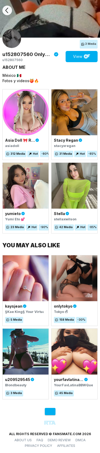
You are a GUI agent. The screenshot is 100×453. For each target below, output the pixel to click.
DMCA (80, 440)
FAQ (40, 440)
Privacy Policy (38, 446)
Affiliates (66, 446)
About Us (23, 440)
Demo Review (59, 440)
